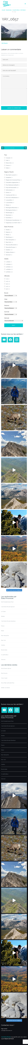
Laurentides (10, 202)
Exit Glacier (23, 10)
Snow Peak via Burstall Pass (7, 682)
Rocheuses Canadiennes (13, 220)
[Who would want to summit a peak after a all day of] (14, 365)
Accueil (3, 10)
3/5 (8, 283)
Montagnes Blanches (12, 207)
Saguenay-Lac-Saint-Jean (14, 222)
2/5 (8, 281)
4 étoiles (9, 269)
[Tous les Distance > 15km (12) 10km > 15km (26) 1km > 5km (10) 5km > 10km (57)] (10, 308)
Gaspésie (9, 177)
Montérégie (10, 212)
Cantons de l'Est (11, 195)
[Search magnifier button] (25, 147)
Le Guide (3, 611)
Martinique (9, 237)
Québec (9, 249)
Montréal (9, 215)
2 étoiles (9, 264)
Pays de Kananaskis (12, 187)
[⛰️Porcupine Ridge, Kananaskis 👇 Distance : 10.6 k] (14, 522)
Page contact (4, 1028)
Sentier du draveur (5, 687)
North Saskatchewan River (7, 602)
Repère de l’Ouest (9, 1038)
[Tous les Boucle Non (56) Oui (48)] (10, 295)
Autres (8, 192)
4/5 (8, 286)
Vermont (9, 254)
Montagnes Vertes (11, 210)
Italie (8, 168)
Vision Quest (4, 678)
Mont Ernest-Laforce (6, 668)
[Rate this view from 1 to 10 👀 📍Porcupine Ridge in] (14, 496)
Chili (8, 160)
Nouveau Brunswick (12, 244)
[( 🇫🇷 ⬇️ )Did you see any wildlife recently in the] (14, 417)
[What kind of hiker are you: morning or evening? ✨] (14, 391)
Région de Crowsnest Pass (14, 180)
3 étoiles (9, 266)
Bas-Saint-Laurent (11, 175)
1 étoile (9, 261)
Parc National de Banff (12, 185)
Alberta (9, 232)
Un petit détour (16, 10)
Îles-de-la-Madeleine (12, 197)
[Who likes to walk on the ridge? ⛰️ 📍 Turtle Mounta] (14, 470)
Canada (9, 157)
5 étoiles (9, 271)
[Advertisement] (14, 129)
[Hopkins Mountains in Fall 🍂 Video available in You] (14, 548)
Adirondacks (10, 190)
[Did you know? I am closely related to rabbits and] (14, 575)
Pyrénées (9, 217)
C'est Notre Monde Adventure (8, 621)
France (8, 165)
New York (9, 242)
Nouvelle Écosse (11, 247)
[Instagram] (16, 339)
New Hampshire (11, 239)
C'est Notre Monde (6, 1037)
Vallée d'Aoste (10, 252)
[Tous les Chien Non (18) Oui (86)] (10, 302)
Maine (8, 205)
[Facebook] (10, 339)
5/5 (8, 289)
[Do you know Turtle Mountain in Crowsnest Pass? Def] (14, 444)
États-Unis (10, 163)
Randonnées (9, 10)
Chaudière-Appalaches (13, 182)
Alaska (8, 229)
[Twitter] (4, 339)
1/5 (7, 278)
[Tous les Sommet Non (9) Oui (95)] (10, 314)
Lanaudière (10, 200)
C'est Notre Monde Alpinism (8, 606)
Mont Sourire (4, 673)
